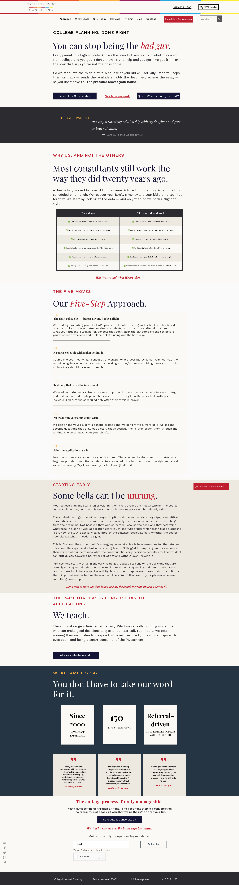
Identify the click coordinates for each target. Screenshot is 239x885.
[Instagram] (5, 857)
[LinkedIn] (5, 843)
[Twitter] (5, 853)
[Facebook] (5, 848)
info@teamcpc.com (140, 879)
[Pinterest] (5, 862)
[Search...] (219, 19)
